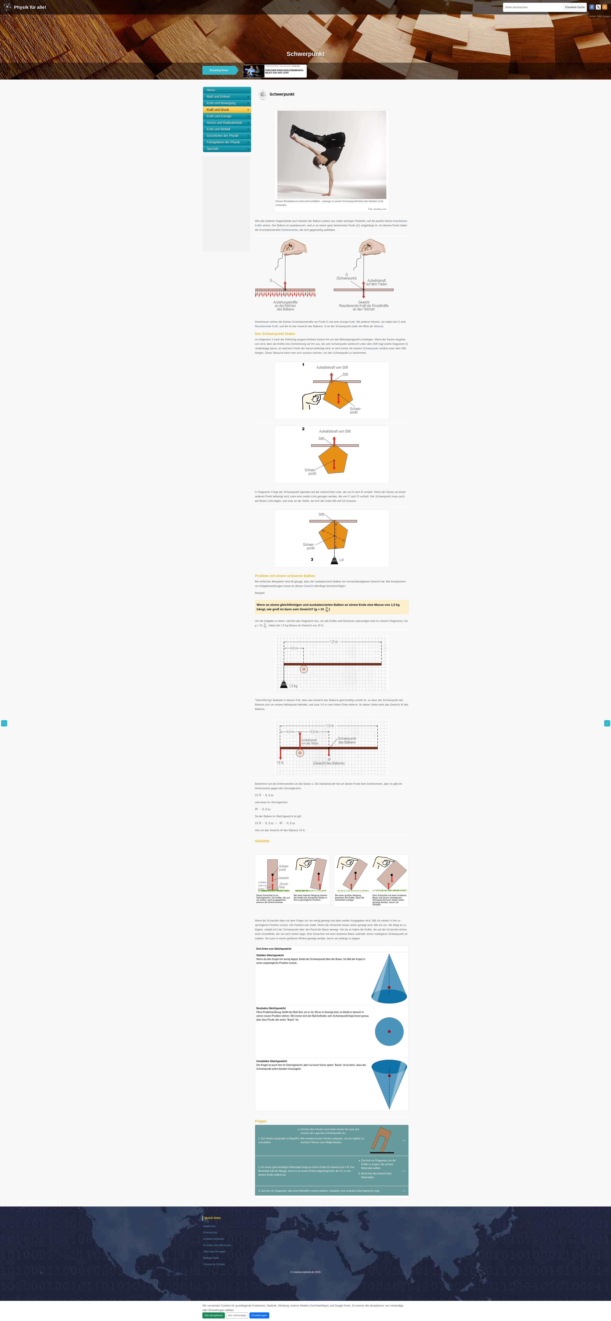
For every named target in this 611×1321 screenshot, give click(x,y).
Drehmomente (289, 229)
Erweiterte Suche (575, 7)
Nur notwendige (237, 1315)
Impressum (209, 1226)
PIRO (599, 16)
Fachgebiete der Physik (223, 142)
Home (211, 90)
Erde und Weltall (218, 129)
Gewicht (308, 585)
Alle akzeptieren (213, 1315)
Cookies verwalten (213, 1239)
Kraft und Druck (218, 109)
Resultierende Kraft (266, 326)
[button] (400, 70)
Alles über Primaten (214, 1251)
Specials (212, 148)
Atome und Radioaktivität (224, 122)
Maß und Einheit (218, 96)
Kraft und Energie (219, 116)
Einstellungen (259, 1315)
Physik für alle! (30, 7)
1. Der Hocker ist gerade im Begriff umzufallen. (311, 1136)
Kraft (352, 321)
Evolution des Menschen (217, 1245)
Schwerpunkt (370, 348)
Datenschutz (210, 1232)
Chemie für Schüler (214, 1264)
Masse (378, 326)
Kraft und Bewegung (221, 103)
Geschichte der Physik (222, 135)
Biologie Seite (211, 1258)
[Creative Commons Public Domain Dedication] (387, 209)
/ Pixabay (606, 16)
